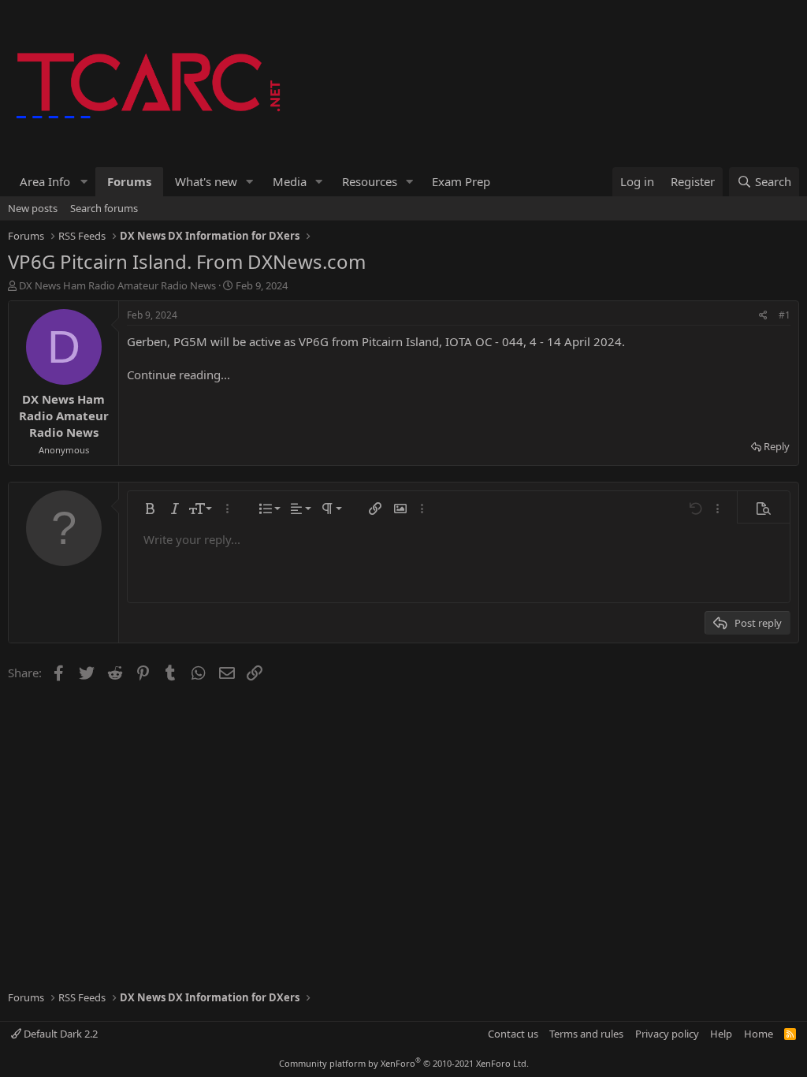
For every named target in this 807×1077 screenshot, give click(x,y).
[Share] (763, 316)
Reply (777, 446)
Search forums (104, 208)
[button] (51, 181)
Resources (369, 181)
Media (290, 181)
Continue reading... (178, 374)
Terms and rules (586, 1034)
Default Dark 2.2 (59, 1034)
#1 (784, 315)
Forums (129, 181)
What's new (206, 181)
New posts (33, 208)
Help (721, 1034)
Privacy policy (667, 1034)
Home (758, 1034)
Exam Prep (461, 181)
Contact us (513, 1034)
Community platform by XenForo (404, 1063)
